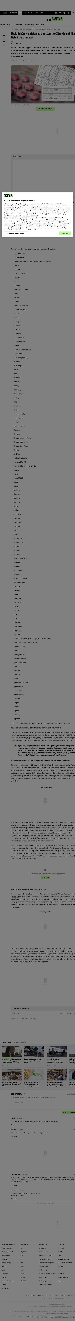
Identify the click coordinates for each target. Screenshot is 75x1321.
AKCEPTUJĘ (65, 233)
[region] (37, 214)
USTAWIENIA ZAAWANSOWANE (16, 233)
